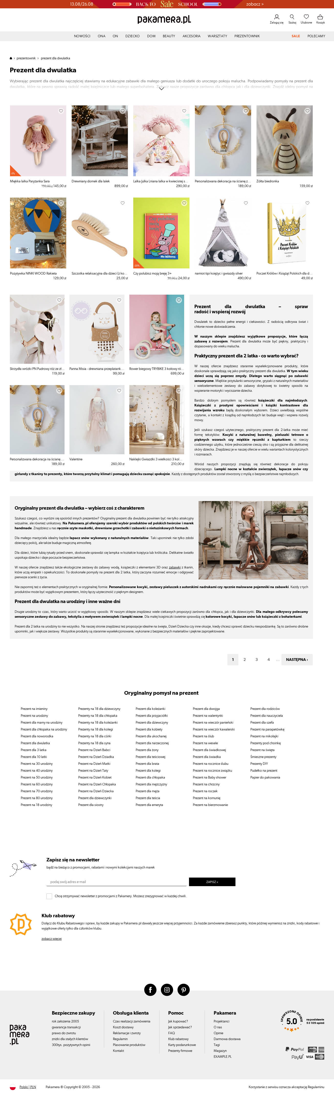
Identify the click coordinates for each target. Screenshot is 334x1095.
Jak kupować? (178, 1021)
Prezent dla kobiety (149, 729)
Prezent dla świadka (207, 757)
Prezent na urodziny (34, 715)
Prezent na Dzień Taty (93, 770)
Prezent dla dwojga (206, 709)
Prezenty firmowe (180, 1051)
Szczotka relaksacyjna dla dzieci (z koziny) (100, 273)
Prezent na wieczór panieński (213, 722)
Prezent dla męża (147, 791)
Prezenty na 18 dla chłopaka (97, 715)
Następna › (297, 660)
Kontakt (118, 1051)
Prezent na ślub (203, 736)
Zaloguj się (276, 22)
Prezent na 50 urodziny (37, 777)
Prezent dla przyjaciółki (152, 715)
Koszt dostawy (123, 1027)
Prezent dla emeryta (149, 805)
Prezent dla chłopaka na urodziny (44, 729)
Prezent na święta (262, 750)
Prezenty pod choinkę (265, 743)
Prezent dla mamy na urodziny (41, 722)
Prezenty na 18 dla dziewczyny (99, 709)
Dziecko (132, 36)
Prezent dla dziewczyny (152, 722)
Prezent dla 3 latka (33, 750)
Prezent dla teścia (148, 798)
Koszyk (320, 22)
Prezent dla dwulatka (35, 743)
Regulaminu (316, 1087)
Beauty (169, 36)
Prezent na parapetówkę (267, 729)
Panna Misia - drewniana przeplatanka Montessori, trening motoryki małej (96, 369)
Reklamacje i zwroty (127, 1033)
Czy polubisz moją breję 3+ (152, 273)
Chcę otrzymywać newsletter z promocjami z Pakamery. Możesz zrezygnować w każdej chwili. (121, 896)
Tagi (217, 1045)
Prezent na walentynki (208, 715)
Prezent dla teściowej (150, 757)
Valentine (75, 459)
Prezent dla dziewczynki (94, 798)
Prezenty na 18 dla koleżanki (98, 722)
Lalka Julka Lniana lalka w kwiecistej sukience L (161, 181)
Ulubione (306, 22)
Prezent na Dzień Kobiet (94, 777)
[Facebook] (150, 990)
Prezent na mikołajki (264, 736)
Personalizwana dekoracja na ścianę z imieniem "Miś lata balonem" (223, 181)
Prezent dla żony (147, 750)
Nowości (82, 36)
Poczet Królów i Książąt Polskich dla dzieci (284, 273)
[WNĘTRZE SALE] (167, 4)
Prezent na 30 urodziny (37, 764)
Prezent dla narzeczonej (152, 743)
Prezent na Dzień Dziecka (96, 791)
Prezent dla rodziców (265, 709)
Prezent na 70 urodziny (37, 791)
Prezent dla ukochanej (151, 736)
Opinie (218, 1033)
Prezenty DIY (259, 764)
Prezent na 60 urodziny (37, 784)
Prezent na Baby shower (209, 777)
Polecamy (316, 36)
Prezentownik (247, 36)
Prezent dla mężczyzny (151, 784)
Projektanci (221, 1021)
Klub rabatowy (178, 1039)
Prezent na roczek (205, 791)
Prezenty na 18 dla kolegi (95, 729)
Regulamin (120, 1039)
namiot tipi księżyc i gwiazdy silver (219, 273)
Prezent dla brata (147, 764)
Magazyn (220, 1051)
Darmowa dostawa (227, 1039)
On (115, 36)
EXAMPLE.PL (223, 1056)
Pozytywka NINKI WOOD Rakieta (33, 273)
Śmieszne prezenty (263, 757)
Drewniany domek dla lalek (91, 181)
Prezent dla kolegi (148, 770)
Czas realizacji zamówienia (131, 1021)
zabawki (175, 567)
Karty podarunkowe (182, 1045)
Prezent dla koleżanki (150, 709)
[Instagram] (167, 990)
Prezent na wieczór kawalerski (214, 729)
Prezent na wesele (205, 743)
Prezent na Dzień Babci (94, 750)
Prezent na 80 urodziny (37, 798)
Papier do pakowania (265, 777)
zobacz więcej (52, 939)
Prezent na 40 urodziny (37, 770)
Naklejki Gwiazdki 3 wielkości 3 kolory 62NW (156, 459)
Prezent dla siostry (90, 805)
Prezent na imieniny (34, 709)
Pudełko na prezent (263, 770)
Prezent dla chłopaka (150, 777)
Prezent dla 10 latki (34, 757)
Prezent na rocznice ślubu (210, 764)
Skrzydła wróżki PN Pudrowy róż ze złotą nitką (37, 369)
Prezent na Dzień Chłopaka (97, 784)
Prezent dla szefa (262, 722)
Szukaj (292, 22)
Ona (101, 36)
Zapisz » (212, 882)
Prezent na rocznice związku (212, 770)
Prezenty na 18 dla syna (94, 743)
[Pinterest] (184, 990)
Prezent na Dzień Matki (94, 764)
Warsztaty (217, 36)
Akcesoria (192, 36)
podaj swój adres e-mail (68, 882)
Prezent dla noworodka (37, 736)
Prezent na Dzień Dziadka (96, 757)
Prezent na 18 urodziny (36, 805)
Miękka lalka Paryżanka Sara (30, 181)
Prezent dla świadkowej (209, 750)
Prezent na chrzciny (206, 784)
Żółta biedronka (267, 181)
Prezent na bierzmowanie (210, 805)
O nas (218, 1027)
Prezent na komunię (206, 798)
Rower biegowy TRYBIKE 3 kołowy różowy (156, 369)
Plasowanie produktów (129, 1045)
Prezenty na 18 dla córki (94, 736)
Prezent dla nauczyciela (266, 715)
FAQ (171, 1033)
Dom (151, 36)
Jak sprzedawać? (180, 1027)
